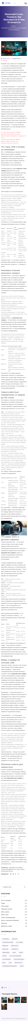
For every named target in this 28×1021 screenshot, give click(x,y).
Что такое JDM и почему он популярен (11, 132)
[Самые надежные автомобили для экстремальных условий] (11, 1000)
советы (22, 966)
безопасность (18, 962)
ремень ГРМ (5, 945)
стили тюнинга (20, 869)
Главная (13, 26)
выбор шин (5, 949)
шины (4, 962)
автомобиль (5, 939)
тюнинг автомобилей (7, 869)
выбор (14, 952)
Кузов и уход (4, 914)
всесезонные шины (19, 959)
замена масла (14, 945)
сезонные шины (6, 959)
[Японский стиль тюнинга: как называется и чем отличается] (17, 1000)
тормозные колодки (7, 942)
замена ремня (5, 952)
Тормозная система (6, 909)
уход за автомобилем (15, 956)
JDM (14, 869)
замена (21, 952)
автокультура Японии (7, 871)
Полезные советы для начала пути (9, 143)
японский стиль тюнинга (15, 867)
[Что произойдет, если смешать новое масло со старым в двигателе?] (24, 1000)
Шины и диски (5, 912)
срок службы (19, 942)
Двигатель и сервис (6, 926)
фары (10, 962)
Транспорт (4, 923)
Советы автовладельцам (8, 917)
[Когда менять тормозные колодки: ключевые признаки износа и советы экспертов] (4, 1007)
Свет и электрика (6, 900)
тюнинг (4, 956)
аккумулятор (14, 949)
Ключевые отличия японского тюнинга (10, 134)
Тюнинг (5, 60)
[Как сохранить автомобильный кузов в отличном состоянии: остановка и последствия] (4, 1000)
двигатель (14, 939)
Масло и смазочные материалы (10, 920)
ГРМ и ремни (5, 906)
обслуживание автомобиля (9, 966)
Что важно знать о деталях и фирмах (10, 139)
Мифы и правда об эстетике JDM (9, 141)
